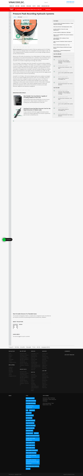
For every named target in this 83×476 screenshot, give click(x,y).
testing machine (29, 433)
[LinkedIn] (67, 396)
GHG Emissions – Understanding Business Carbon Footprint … (61, 51)
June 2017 (44, 362)
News (10, 358)
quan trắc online (29, 430)
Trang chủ (11, 347)
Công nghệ (19, 17)
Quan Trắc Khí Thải (30, 423)
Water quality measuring (31, 452)
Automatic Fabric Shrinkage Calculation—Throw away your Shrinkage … (63, 24)
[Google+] (65, 396)
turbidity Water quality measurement (30, 439)
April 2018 (44, 359)
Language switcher (45, 347)
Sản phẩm (22, 347)
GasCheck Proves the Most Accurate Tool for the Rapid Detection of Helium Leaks (37, 109)
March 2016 (44, 368)
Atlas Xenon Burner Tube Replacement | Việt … (63, 26)
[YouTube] (69, 396)
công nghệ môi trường (30, 403)
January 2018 (44, 360)
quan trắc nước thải (30, 428)
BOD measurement (30, 398)
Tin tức (33, 347)
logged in (20, 336)
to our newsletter (70, 2)
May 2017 (44, 363)
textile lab (36, 433)
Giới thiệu (17, 347)
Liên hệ (38, 347)
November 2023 (45, 358)
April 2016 (44, 366)
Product (10, 356)
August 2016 (44, 365)
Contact (10, 360)
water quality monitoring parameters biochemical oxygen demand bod (32, 461)
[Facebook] (61, 396)
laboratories (32, 410)
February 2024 (45, 356)
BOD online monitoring (30, 400)
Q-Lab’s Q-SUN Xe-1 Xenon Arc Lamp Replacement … (60, 30)
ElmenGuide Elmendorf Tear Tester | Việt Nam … (65, 84)
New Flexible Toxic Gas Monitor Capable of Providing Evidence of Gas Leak (35, 96)
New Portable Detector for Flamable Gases (25, 314)
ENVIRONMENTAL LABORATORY (30, 406)
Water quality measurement (31, 450)
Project (32, 360)
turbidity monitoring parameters (32, 435)
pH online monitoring (30, 420)
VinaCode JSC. (17, 2)
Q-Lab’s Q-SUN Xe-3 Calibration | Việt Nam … (62, 32)
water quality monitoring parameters (31, 456)
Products (33, 359)
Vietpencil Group (71, 474)
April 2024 (44, 355)
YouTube (28, 468)
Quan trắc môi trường (30, 425)
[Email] (61, 398)
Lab (27, 410)
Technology (11, 359)
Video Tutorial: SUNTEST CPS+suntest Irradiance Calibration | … (63, 35)
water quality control (30, 442)
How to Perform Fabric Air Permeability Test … (63, 79)
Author (15, 17)
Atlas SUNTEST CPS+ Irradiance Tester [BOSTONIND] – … (61, 39)
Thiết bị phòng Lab (34, 365)
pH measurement (29, 415)
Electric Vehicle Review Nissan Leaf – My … (61, 44)
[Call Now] (4, 239)
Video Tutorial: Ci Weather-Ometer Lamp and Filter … (62, 42)
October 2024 (45, 353)
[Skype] (72, 396)
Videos (32, 369)
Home (10, 353)
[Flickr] (63, 396)
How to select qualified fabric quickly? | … (65, 73)
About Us (10, 355)
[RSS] (63, 398)
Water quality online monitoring (32, 466)
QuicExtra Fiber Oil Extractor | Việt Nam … (65, 68)
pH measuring (29, 418)
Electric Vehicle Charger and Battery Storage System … (62, 48)
